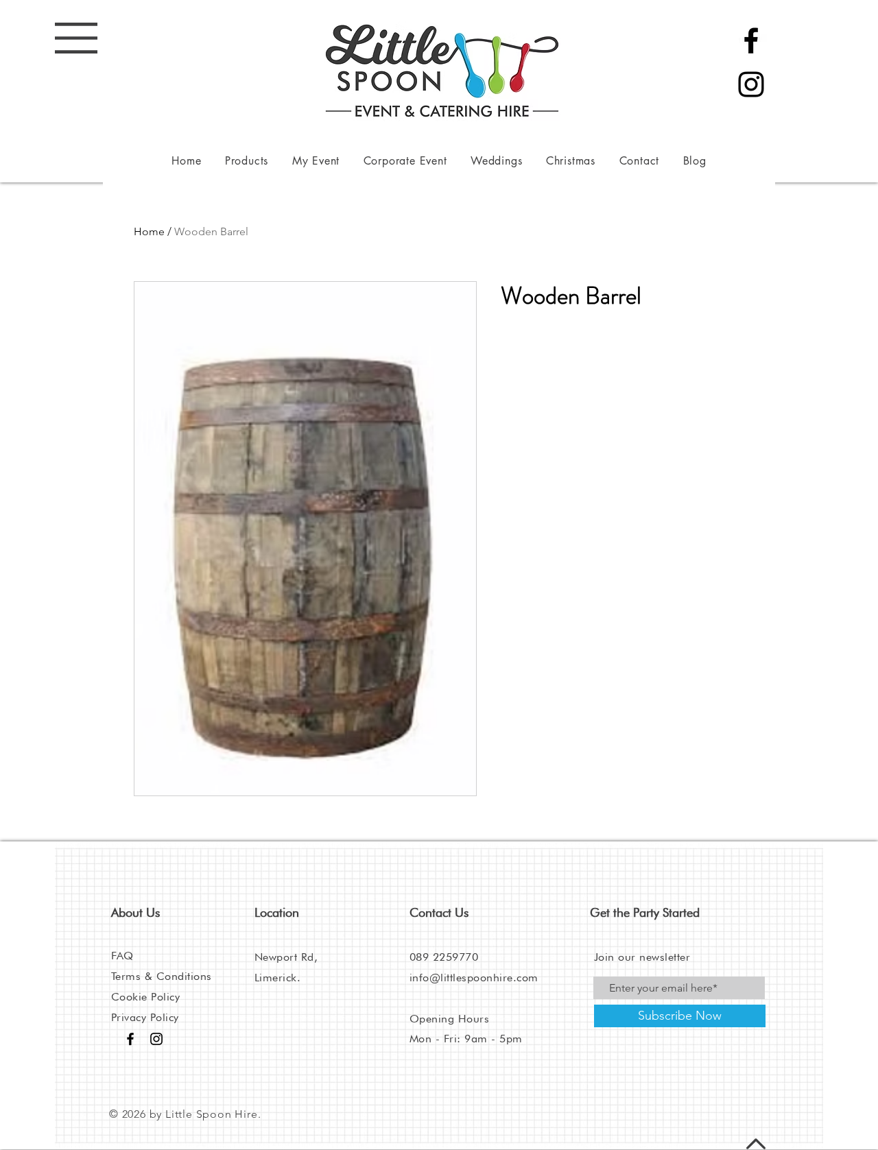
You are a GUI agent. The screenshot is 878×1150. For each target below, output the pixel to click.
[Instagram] (751, 84)
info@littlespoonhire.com (474, 977)
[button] (76, 38)
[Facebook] (751, 40)
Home (149, 231)
